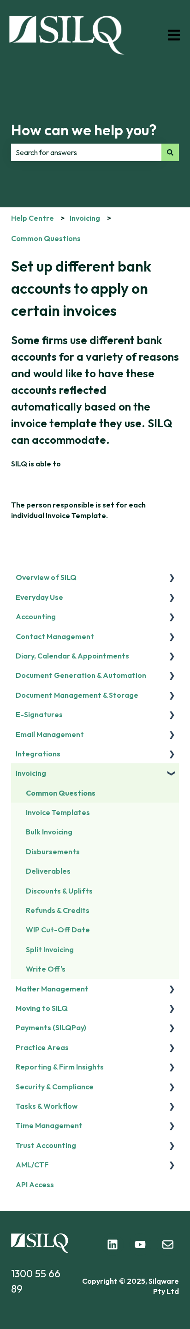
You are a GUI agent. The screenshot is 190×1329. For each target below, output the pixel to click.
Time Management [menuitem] (49, 1125)
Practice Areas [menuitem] (42, 1047)
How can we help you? (84, 130)
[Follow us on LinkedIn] (112, 1244)
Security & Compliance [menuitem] (55, 1086)
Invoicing (85, 218)
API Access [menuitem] (35, 1184)
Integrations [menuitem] (38, 753)
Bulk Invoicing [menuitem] (49, 831)
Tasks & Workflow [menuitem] (46, 1106)
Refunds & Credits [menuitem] (57, 910)
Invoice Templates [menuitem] (58, 812)
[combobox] (86, 152)
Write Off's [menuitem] (45, 968)
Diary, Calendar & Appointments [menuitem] (72, 655)
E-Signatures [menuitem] (39, 714)
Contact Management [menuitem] (55, 636)
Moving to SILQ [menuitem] (42, 1008)
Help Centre (32, 218)
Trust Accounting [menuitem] (46, 1145)
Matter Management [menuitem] (52, 988)
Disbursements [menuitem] (53, 851)
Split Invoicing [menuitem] (50, 949)
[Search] (170, 152)
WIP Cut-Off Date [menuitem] (58, 929)
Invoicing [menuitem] (31, 773)
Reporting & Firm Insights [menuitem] (60, 1066)
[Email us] (168, 1244)
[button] (171, 577)
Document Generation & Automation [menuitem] (81, 675)
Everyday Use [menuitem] (39, 597)
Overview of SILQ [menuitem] (46, 577)
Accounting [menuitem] (36, 616)
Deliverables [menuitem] (48, 871)
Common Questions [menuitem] (60, 792)
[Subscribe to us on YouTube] (140, 1244)
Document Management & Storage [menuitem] (77, 695)
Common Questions (46, 238)
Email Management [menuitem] (50, 734)
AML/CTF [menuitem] (32, 1164)
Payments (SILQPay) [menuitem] (51, 1027)
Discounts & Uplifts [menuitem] (59, 890)
